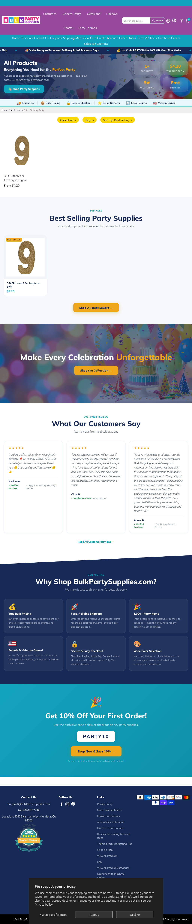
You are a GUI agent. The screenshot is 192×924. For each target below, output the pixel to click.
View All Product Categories (113, 868)
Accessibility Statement (110, 822)
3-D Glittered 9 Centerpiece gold (15, 178)
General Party (72, 13)
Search (159, 20)
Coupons (56, 38)
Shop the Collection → (96, 370)
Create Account (107, 38)
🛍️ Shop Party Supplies (24, 89)
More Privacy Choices (109, 810)
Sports (68, 28)
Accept (94, 914)
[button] (68, 119)
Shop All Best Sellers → (96, 308)
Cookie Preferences (108, 816)
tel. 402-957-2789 (28, 810)
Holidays (112, 13)
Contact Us (41, 38)
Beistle (7, 171)
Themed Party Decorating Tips (114, 843)
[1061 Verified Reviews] (28, 852)
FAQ (99, 862)
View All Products (107, 856)
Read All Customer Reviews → (96, 541)
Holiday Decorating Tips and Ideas (113, 835)
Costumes (49, 13)
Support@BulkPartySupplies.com (29, 804)
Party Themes (87, 28)
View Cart (89, 38)
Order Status (127, 38)
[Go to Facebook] (61, 804)
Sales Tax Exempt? (96, 43)
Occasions (93, 13)
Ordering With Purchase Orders (111, 875)
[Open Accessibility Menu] (174, 20)
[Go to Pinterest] (73, 804)
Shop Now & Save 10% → (96, 751)
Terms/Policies (147, 38)
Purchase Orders (169, 38)
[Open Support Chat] (181, 20)
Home (16, 38)
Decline (135, 914)
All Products (16, 110)
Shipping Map (72, 38)
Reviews (27, 38)
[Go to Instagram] (67, 804)
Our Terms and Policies (110, 828)
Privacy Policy (44, 904)
